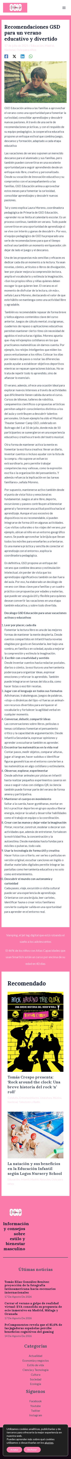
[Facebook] (6, 56)
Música (57, 1097)
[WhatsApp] (31, 56)
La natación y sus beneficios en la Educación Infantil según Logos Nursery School (35, 1168)
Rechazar (32, 1449)
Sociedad (35, 1379)
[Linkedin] (22, 56)
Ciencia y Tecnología (35, 1370)
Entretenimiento (29, 1097)
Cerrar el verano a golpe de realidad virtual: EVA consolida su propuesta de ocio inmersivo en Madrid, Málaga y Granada (33, 1308)
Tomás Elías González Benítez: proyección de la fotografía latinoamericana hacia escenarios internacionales (30, 1287)
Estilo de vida (35, 1365)
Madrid (49, 45)
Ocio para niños (26, 49)
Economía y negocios (35, 1360)
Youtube (35, 1406)
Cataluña (13, 1097)
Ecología (35, 1384)
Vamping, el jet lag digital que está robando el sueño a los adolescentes (35, 936)
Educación (37, 45)
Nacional (10, 49)
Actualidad (35, 1355)
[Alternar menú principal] (64, 8)
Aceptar (14, 1449)
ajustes (49, 1442)
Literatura (46, 1097)
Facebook (35, 1401)
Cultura (35, 1374)
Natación (45, 1179)
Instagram (35, 1415)
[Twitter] (14, 56)
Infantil (25, 1179)
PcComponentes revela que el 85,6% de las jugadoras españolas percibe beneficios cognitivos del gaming (33, 1328)
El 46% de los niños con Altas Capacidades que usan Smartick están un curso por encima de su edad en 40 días (35, 951)
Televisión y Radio (29, 1102)
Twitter (35, 1410)
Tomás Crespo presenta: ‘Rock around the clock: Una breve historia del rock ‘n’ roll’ (34, 1084)
